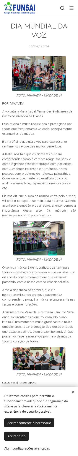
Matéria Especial (27, 382)
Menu (71, 8)
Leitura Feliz (9, 382)
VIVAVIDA (17, 103)
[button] (62, 8)
